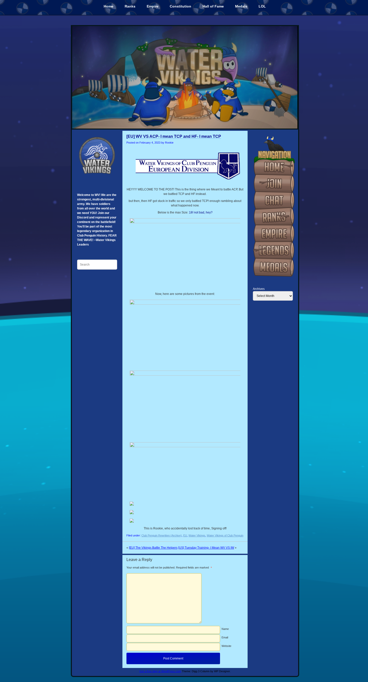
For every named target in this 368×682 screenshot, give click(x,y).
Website (226, 645)
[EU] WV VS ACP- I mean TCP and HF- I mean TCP (173, 136)
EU (185, 535)
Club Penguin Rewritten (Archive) (161, 535)
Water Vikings (197, 535)
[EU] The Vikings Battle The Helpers (153, 547)
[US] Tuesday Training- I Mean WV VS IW (206, 547)
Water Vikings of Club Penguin (225, 535)
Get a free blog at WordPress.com (160, 671)
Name (225, 628)
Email (225, 637)
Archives (259, 289)
